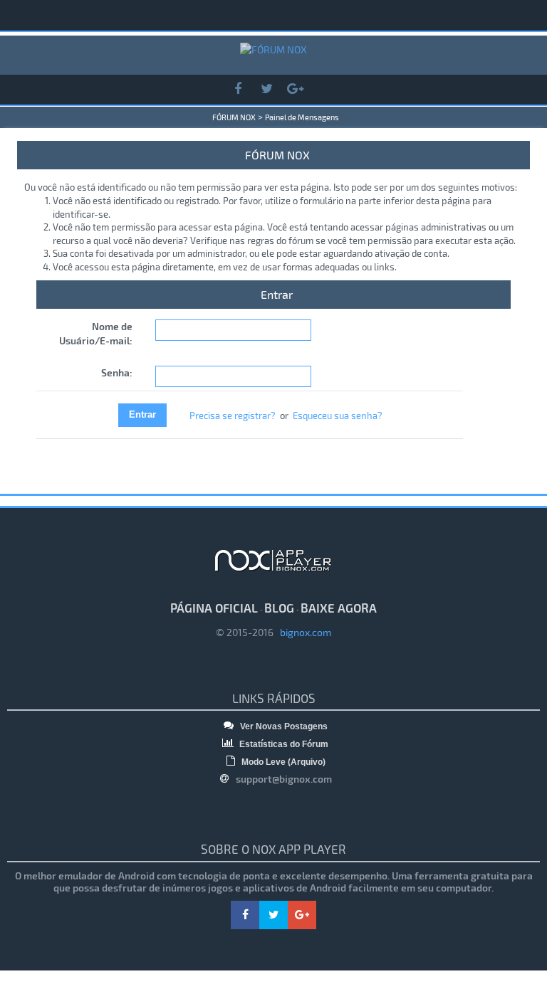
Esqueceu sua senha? (337, 415)
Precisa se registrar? (232, 415)
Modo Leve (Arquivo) (282, 762)
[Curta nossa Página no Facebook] (238, 89)
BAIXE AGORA (339, 608)
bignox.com (302, 632)
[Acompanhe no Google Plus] (295, 89)
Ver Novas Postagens (283, 726)
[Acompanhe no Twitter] (266, 89)
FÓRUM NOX (234, 117)
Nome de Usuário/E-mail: (95, 333)
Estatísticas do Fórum (282, 744)
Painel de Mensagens (302, 117)
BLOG (279, 608)
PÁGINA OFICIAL (214, 608)
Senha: (116, 372)
